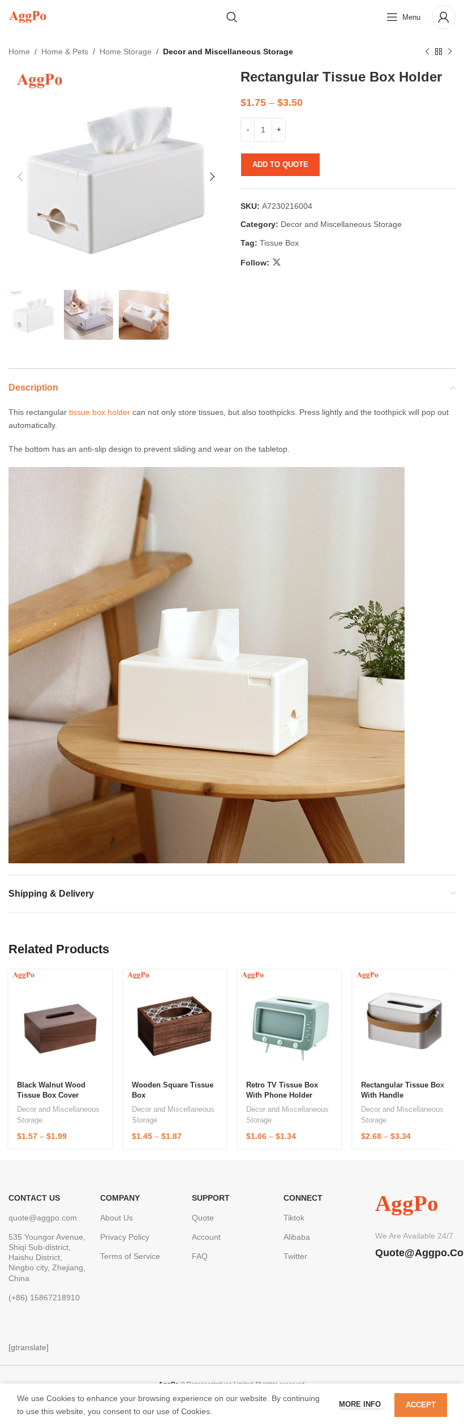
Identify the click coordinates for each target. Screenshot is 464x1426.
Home (19, 51)
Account (206, 1236)
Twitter (295, 1256)
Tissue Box (279, 242)
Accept (421, 1405)
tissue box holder (99, 412)
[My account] (443, 17)
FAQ (200, 1256)
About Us (116, 1217)
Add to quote (280, 164)
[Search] (232, 17)
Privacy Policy (124, 1236)
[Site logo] (27, 16)
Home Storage (126, 51)
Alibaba (296, 1236)
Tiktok (293, 1217)
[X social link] (276, 262)
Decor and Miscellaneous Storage (228, 51)
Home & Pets (64, 51)
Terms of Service (130, 1256)
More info (361, 1404)
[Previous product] (427, 51)
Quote (203, 1217)
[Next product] (450, 51)
